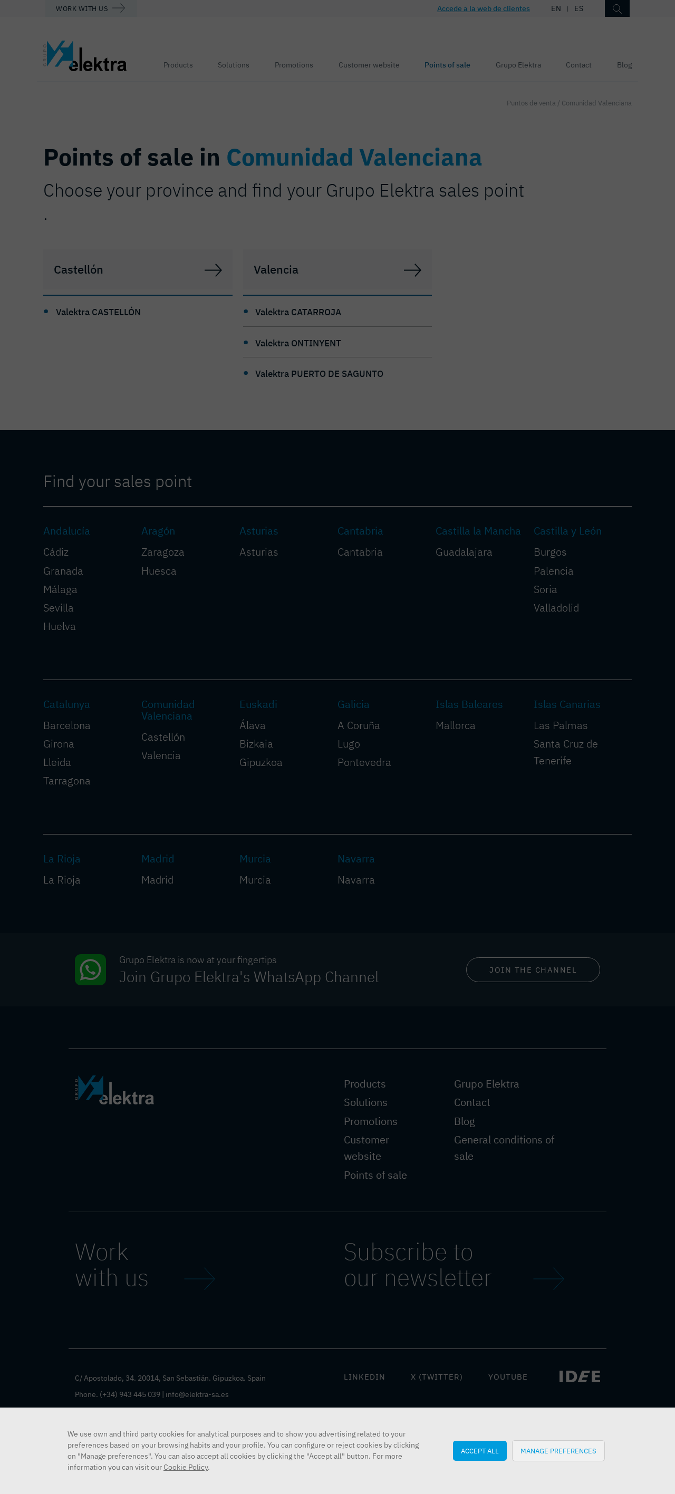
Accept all (480, 1451)
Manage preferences (558, 1451)
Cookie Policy (185, 1467)
